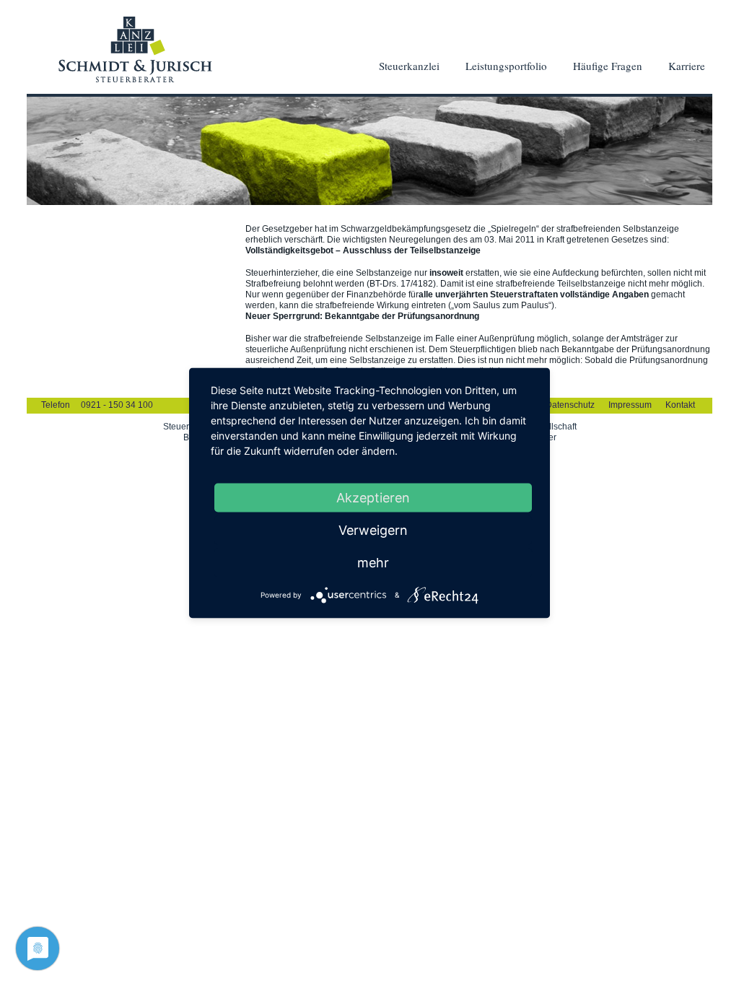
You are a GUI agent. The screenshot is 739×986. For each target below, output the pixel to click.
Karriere (686, 65)
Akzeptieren (373, 497)
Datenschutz (570, 405)
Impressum (630, 405)
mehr (373, 562)
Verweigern (373, 530)
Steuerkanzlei (409, 65)
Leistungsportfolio (506, 65)
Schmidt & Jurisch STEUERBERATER (135, 49)
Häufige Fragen (607, 65)
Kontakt (680, 405)
